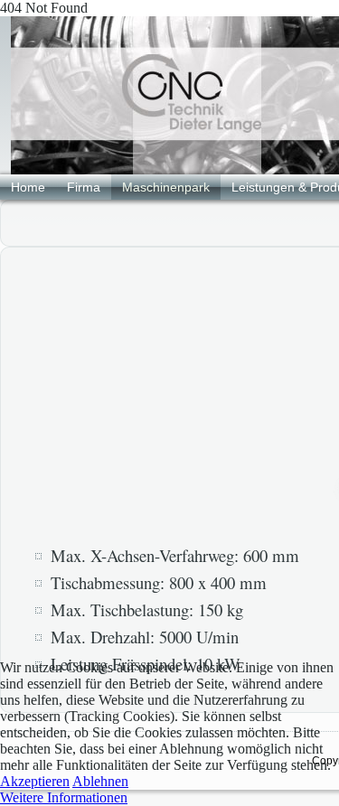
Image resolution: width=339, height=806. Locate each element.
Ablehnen (100, 781)
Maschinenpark (166, 187)
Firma (83, 187)
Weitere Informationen (63, 797)
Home (28, 187)
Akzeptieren (35, 781)
